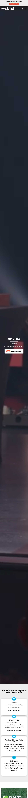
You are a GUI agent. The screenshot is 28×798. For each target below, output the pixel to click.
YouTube (6, 746)
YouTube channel (15, 766)
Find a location (13, 710)
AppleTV (13, 770)
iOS (11, 768)
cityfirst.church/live (13, 730)
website (7, 766)
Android (16, 768)
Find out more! (14, 3)
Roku (21, 768)
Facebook (18, 744)
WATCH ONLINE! (14, 351)
